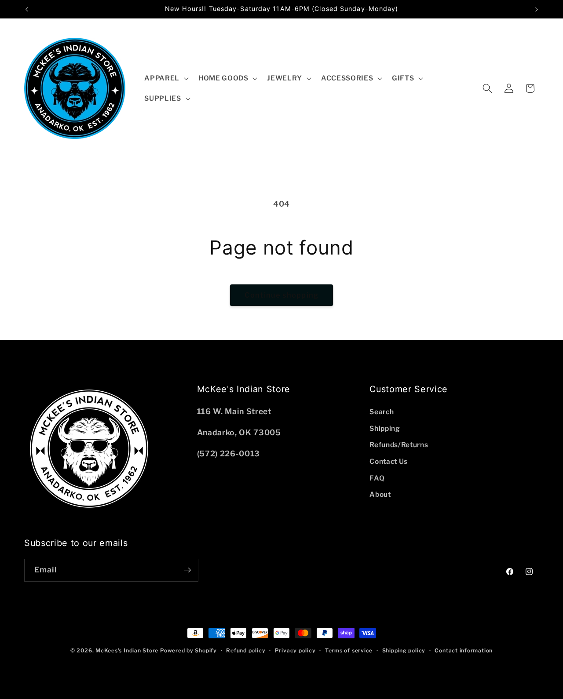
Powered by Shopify (188, 650)
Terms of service (349, 650)
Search (381, 412)
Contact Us (388, 461)
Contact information (464, 650)
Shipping (384, 428)
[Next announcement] (536, 9)
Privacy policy (295, 650)
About (380, 494)
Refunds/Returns (398, 445)
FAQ (376, 478)
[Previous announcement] (27, 9)
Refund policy (245, 650)
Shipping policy (404, 650)
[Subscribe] (187, 570)
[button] (166, 78)
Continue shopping (281, 295)
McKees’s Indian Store (127, 650)
